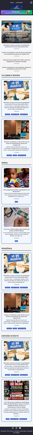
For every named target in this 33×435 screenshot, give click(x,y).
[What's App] (12, 428)
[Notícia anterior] (4, 32)
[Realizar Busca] (31, 2)
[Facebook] (20, 428)
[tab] (5, 22)
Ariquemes (7, 114)
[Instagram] (16, 428)
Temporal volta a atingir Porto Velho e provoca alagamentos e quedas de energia (16, 60)
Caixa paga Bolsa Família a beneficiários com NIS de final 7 (16, 190)
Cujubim (15, 155)
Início (12, 2)
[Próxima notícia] (29, 32)
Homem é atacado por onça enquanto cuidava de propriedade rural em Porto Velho (16, 68)
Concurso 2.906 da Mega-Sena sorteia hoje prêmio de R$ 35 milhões (16, 230)
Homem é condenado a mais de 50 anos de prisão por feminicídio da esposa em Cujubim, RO (16, 53)
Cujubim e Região (15, 114)
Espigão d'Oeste (23, 114)
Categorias (19, 2)
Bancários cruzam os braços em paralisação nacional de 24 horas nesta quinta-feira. (16, 46)
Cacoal (7, 419)
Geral (16, 201)
